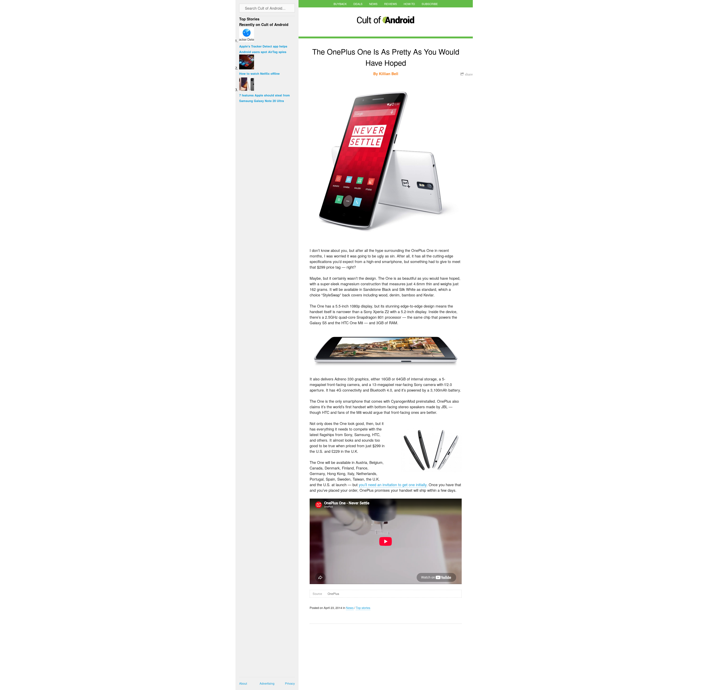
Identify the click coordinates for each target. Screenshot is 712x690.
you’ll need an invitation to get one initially (392, 484)
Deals (357, 4)
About (243, 683)
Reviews (390, 4)
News (373, 4)
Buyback (340, 4)
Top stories (363, 608)
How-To (409, 4)
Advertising (267, 683)
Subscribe (430, 4)
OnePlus (333, 594)
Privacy (290, 683)
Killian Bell (388, 73)
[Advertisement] (345, 654)
